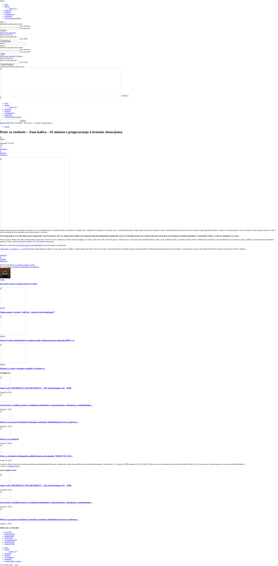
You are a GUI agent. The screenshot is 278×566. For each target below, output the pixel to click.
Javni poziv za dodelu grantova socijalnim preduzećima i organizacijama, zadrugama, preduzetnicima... (46, 405)
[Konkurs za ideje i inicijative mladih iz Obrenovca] (13, 362)
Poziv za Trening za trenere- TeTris (23, 265)
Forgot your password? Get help (11, 56)
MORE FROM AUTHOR (27, 284)
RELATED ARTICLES (9, 284)
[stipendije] (8, 16)
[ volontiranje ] (9, 14)
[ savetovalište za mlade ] (13, 18)
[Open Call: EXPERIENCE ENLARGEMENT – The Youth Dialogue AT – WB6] (5, 384)
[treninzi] (7, 12)
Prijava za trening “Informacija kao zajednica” (23, 267)
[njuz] (6, 5)
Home (2, 123)
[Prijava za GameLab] (5, 435)
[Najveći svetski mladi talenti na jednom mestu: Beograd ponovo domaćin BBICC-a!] (13, 334)
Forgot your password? (8, 33)
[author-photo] (5, 278)
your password (25, 28)
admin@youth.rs (14, 466)
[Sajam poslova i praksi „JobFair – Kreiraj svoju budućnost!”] (13, 306)
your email (23, 39)
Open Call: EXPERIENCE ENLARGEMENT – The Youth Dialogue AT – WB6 (35, 388)
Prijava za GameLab (9, 439)
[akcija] (6, 6)
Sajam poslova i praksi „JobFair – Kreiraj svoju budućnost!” (27, 312)
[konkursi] (7, 10)
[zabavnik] (9, 542)
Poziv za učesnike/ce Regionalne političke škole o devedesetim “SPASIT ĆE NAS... (36, 456)
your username (25, 26)
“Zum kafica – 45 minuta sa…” (11, 249)
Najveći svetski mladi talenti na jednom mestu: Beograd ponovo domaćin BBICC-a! (37, 340)
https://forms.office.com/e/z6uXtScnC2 (29, 245)
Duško (2, 139)
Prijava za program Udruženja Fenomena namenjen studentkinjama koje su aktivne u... (39, 422)
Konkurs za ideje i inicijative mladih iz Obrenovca (22, 368)
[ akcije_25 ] (13, 8)
